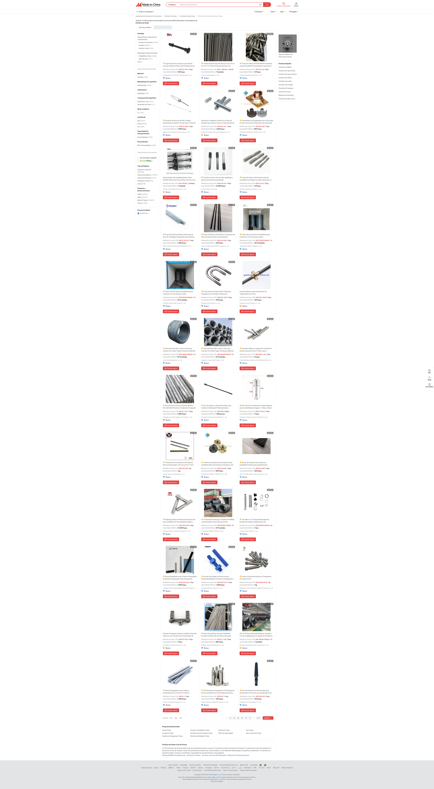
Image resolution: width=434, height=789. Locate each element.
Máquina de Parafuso (286, 95)
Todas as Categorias (146, 12)
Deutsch (200, 768)
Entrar (296, 6)
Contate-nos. (144, 213)
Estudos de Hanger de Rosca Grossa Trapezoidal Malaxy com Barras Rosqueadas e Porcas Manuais (217, 577)
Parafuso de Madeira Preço (199, 736)
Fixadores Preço (223, 730)
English (156, 768)
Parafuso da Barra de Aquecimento (291, 99)
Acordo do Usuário (195, 765)
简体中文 (163, 768)
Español (193, 768)
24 (171, 718)
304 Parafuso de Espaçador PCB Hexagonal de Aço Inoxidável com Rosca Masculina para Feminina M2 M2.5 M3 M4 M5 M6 (217, 691)
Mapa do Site (244, 765)
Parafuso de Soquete (286, 88)
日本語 (178, 768)
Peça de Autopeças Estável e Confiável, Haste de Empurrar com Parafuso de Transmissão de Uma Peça (180, 634)
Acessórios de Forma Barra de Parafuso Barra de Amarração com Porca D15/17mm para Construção (178, 463)
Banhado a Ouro (145, 101)
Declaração (183, 765)
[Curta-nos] (261, 765)
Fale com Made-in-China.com (229, 765)
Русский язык (225, 768)
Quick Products (197, 770)
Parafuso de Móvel (285, 78)
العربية (240, 768)
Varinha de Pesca (285, 92)
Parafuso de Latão (285, 81)
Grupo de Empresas (146, 178)
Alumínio (142, 77)
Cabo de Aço (145, 59)
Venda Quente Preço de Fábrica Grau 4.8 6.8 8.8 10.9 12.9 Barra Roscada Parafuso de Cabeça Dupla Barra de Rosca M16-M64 (218, 64)
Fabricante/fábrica (147, 175)
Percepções (253, 765)
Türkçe (269, 768)
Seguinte (267, 718)
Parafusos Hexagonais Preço (172, 736)
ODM (142, 194)
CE (140, 127)
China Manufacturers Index (212, 770)
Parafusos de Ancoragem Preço (201, 733)
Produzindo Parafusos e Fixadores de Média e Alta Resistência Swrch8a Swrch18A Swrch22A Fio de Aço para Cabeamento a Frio (217, 520)
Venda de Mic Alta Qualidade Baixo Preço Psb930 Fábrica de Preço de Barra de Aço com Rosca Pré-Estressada (179, 178)
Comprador (259, 12)
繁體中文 (171, 768)
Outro (139, 62)
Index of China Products (230, 770)
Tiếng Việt (276, 768)
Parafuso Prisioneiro (148, 42)
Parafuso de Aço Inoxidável (288, 71)
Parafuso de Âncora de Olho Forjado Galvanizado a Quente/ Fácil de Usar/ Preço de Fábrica (179, 121)
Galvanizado (144, 85)
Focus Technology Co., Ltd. (213, 774)
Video (194, 34)
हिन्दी (255, 768)
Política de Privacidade (210, 765)
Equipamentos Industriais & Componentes (147, 38)
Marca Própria (145, 200)
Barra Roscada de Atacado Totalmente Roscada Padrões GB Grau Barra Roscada (216, 634)
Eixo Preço (250, 730)
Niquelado (143, 93)
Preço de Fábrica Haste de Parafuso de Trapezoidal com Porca (253, 292)
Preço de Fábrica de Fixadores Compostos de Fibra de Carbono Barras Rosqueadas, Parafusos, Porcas (218, 235)
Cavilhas (145, 45)
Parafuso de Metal (285, 67)
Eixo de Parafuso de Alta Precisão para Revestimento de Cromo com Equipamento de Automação (255, 691)
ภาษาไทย (261, 768)
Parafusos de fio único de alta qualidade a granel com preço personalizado (217, 178)
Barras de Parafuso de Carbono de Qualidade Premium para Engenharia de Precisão (253, 463)
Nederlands (247, 768)
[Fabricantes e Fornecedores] (148, 4)
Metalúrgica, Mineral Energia (147, 53)
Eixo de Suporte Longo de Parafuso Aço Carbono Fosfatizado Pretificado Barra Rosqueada (216, 406)
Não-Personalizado (146, 145)
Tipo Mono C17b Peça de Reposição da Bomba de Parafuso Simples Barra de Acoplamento (254, 520)
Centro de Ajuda (173, 765)
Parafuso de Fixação (286, 85)
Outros (142, 203)
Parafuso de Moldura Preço (199, 730)
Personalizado (145, 137)
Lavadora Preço (167, 733)
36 (176, 718)
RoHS (141, 124)
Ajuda (273, 12)
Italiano (216, 768)
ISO (141, 121)
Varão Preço (166, 730)
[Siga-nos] (265, 765)
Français (185, 768)
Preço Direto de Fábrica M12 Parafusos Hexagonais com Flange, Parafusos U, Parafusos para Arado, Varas (216, 292)
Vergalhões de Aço (148, 56)
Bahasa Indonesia (287, 768)
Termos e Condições (217, 781)
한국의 (234, 768)
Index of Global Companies (248, 770)
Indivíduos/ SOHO (145, 181)
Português (208, 768)
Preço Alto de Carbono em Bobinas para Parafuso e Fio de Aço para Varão (255, 235)
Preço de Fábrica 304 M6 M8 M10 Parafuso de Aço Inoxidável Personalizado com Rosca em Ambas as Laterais (256, 64)
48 (181, 718)
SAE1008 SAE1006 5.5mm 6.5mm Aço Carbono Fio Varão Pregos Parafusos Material (179, 349)
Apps (282, 12)
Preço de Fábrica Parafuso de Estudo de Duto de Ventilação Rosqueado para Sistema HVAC (178, 235)
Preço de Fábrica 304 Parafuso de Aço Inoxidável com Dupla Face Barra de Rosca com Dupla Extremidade (256, 178)
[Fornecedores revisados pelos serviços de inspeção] (147, 158)
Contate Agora (172, 83)
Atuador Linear (146, 48)
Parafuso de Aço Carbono (288, 74)
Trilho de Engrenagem (225, 733)
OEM (142, 197)
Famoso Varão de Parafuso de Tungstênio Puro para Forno (255, 577)
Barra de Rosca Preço (253, 733)
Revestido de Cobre (146, 104)
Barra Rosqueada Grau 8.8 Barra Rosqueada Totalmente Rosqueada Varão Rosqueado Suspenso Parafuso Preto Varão (180, 577)
